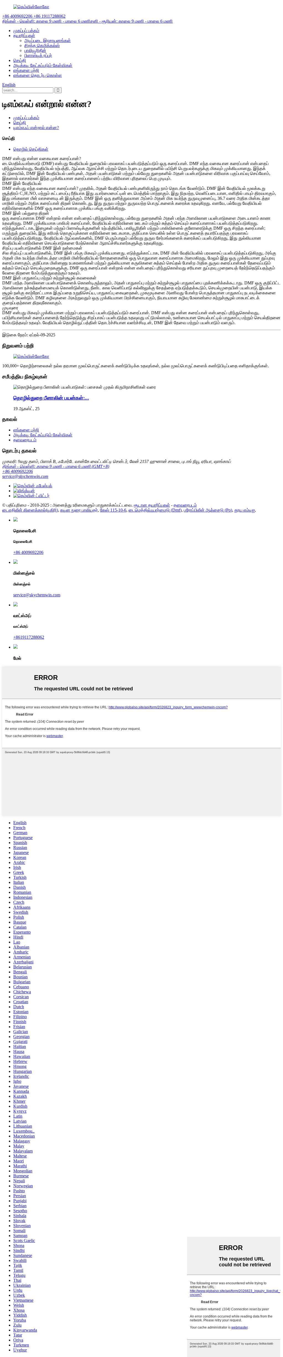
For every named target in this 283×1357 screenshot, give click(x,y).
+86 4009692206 (17, 471)
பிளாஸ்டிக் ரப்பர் (38, 55)
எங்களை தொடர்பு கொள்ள (37, 75)
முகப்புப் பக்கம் (26, 30)
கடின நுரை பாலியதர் (79, 510)
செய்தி (19, 60)
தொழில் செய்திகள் (30, 149)
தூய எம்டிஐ (244, 510)
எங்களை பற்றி (26, 70)
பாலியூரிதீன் (35, 50)
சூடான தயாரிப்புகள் (152, 505)
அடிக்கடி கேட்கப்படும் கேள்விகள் (42, 65)
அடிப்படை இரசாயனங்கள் (47, 40)
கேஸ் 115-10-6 (113, 510)
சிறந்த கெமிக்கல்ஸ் (42, 45)
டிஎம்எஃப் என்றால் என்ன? (36, 127)
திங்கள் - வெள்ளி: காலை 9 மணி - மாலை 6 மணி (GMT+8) (55, 466)
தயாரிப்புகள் (24, 35)
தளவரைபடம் (24, 440)
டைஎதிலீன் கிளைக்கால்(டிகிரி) (30, 510)
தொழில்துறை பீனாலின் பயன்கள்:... (51, 398)
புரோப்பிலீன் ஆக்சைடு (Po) (208, 510)
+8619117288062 (28, 637)
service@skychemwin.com (25, 476)
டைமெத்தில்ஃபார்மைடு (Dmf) (155, 510)
